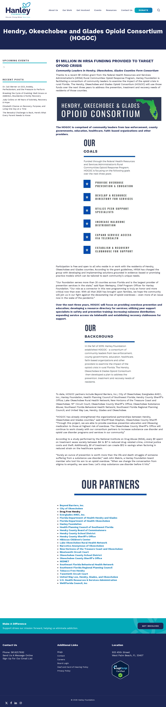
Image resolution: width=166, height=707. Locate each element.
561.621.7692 (17, 652)
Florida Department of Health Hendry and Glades (88, 517)
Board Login (63, 663)
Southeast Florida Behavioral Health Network (86, 564)
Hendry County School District (77, 533)
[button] (150, 626)
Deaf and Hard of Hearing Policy (72, 667)
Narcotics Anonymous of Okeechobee (82, 545)
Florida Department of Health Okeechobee (85, 521)
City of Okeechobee (71, 508)
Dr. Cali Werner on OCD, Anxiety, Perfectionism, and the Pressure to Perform (24, 88)
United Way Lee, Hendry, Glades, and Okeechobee (89, 577)
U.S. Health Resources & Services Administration (88, 580)
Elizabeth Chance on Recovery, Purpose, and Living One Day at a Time (24, 107)
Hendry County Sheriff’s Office (78, 536)
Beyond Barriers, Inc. (72, 505)
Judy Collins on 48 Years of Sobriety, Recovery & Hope (25, 101)
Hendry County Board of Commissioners (83, 530)
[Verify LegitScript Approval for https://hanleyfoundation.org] (120, 680)
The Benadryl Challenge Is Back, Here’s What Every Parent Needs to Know (24, 114)
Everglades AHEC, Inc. (72, 514)
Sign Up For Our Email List (17, 658)
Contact (61, 656)
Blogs (60, 652)
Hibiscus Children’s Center (75, 539)
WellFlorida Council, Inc (73, 583)
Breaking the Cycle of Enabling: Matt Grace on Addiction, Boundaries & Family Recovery (25, 94)
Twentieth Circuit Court (74, 573)
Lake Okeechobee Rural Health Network (83, 542)
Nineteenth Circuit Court (74, 552)
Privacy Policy (63, 671)
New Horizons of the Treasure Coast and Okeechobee (91, 549)
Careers (61, 659)
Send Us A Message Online (18, 655)
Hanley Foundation (71, 524)
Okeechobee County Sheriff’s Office (81, 558)
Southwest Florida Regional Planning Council (86, 567)
